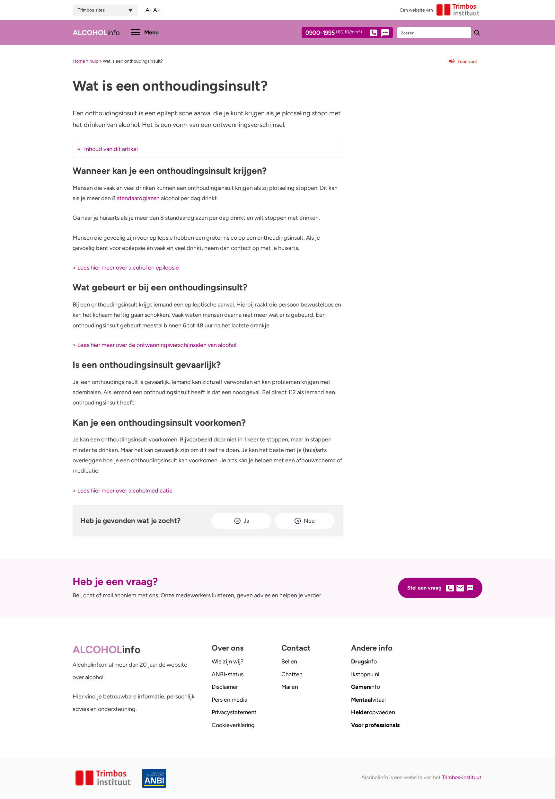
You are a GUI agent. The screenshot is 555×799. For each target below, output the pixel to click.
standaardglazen (138, 198)
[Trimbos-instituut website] (103, 778)
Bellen (289, 661)
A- (148, 9)
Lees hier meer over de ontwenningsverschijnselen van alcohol (156, 345)
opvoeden (373, 712)
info (364, 661)
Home (79, 61)
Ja (246, 520)
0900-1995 (333, 33)
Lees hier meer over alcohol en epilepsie (128, 267)
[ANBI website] (155, 778)
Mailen (289, 686)
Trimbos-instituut (461, 777)
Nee (309, 520)
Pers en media (229, 699)
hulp (94, 61)
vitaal (368, 699)
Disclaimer (225, 686)
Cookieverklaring (233, 725)
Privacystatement (234, 712)
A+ (157, 9)
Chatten (292, 674)
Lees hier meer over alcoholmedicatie (124, 490)
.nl (365, 674)
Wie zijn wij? (227, 661)
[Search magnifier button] (476, 32)
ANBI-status (227, 674)
